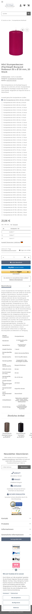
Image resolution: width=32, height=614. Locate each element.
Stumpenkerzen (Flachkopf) (15, 78)
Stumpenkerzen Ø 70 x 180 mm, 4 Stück (14, 162)
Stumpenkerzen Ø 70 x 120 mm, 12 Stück (15, 155)
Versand (15, 224)
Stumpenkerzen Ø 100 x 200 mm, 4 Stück (15, 210)
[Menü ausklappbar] (2, 1)
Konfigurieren (16, 602)
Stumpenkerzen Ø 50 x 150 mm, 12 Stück (15, 127)
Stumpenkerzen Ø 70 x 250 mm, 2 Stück (14, 167)
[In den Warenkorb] (2, 26)
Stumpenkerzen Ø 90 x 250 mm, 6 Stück (14, 197)
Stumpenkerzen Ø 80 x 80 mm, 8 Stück (14, 172)
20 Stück (17, 383)
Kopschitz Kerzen (20, 388)
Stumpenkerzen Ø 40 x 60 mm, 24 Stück (14, 102)
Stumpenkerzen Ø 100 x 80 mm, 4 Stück (14, 200)
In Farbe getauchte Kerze (21, 340)
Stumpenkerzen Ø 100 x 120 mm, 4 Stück (15, 205)
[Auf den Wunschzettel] (27, 30)
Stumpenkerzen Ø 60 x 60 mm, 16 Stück (14, 132)
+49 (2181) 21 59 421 (16, 476)
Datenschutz (14, 593)
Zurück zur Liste (7, 20)
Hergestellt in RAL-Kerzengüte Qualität (22, 360)
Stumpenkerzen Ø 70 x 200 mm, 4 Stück (14, 165)
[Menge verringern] (3, 257)
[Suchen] (29, 13)
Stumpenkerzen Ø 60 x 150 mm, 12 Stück (15, 142)
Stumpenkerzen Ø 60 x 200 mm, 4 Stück (14, 147)
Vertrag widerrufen (16, 539)
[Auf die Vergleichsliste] (22, 30)
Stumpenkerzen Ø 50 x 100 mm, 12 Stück (15, 122)
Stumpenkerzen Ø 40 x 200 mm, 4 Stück (14, 115)
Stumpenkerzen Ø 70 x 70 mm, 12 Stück (14, 150)
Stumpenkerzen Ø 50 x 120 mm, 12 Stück (15, 125)
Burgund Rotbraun (20, 365)
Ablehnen (16, 607)
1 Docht (17, 349)
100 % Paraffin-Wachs (21, 357)
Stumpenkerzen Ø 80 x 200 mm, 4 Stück (14, 182)
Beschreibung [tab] (6, 286)
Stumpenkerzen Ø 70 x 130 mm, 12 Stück (15, 157)
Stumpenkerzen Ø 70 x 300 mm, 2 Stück (14, 170)
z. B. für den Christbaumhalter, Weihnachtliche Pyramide (22, 407)
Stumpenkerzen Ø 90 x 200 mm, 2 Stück (14, 195)
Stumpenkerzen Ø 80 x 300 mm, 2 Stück (14, 187)
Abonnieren (24, 467)
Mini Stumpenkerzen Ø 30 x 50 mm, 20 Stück (16, 100)
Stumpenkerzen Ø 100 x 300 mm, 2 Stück (15, 215)
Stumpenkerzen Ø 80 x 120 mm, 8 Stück (14, 177)
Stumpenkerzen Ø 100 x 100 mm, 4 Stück (15, 202)
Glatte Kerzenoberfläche (22, 353)
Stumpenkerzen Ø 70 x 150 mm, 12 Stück (15, 160)
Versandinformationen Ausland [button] (8, 250)
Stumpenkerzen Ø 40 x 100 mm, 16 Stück (15, 107)
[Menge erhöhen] (29, 257)
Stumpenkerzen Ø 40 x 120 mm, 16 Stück (15, 110)
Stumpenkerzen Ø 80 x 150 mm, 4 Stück (14, 180)
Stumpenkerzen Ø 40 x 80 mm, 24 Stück (14, 105)
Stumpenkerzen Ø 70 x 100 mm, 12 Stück (15, 152)
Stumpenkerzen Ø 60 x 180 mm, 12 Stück (15, 145)
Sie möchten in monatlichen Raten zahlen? (16, 279)
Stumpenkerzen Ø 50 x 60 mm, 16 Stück (14, 117)
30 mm (17, 373)
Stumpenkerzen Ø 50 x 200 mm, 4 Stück (14, 130)
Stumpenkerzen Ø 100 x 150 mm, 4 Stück (15, 207)
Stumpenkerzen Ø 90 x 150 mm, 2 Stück (14, 192)
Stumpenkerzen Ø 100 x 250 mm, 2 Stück (15, 212)
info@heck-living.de (16, 482)
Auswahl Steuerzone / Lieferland (10, 242)
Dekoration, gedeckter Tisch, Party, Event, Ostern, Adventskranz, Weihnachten (21, 400)
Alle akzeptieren (16, 597)
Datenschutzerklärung (8, 459)
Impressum (6, 593)
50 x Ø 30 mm (19, 377)
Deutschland (18, 393)
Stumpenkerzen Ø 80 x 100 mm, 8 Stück (14, 175)
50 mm (17, 369)
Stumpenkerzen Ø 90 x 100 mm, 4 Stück (14, 190)
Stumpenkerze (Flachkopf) (22, 345)
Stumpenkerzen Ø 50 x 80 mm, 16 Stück (14, 120)
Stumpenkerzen (19, 336)
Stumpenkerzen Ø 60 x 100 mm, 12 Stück (15, 137)
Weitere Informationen (16, 280)
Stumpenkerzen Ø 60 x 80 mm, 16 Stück (14, 135)
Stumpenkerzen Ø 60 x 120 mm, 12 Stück (15, 140)
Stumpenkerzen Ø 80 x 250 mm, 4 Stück (14, 185)
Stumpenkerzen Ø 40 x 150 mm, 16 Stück (15, 112)
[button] (20, 5)
